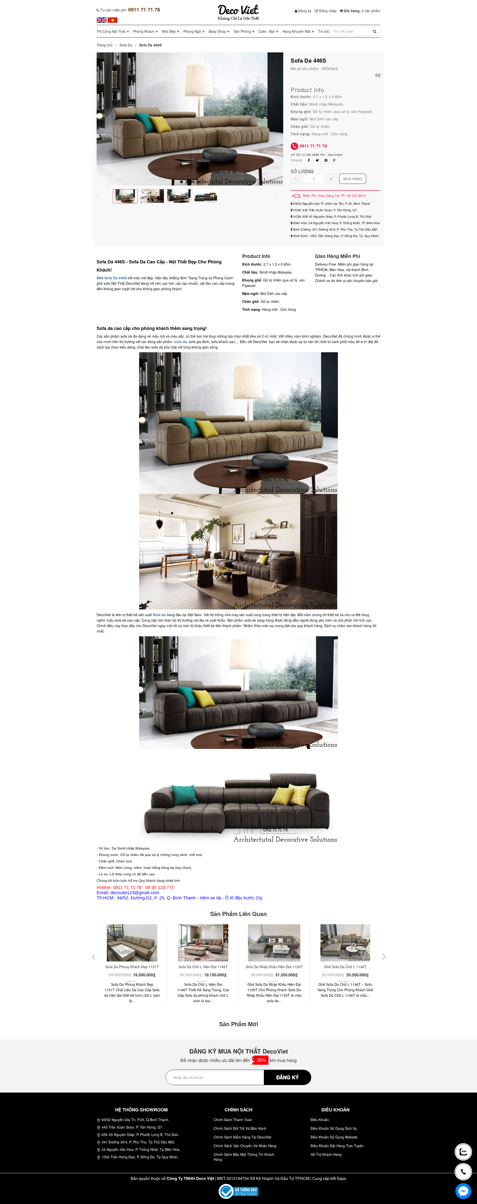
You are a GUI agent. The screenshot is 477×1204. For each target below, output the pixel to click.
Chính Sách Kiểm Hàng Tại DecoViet (242, 1136)
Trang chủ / (108, 44)
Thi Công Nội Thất (111, 31)
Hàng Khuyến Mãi (296, 31)
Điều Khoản (320, 1119)
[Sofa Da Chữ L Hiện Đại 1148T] (203, 942)
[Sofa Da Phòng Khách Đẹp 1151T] (132, 942)
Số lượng (302, 171)
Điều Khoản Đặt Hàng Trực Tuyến (337, 1145)
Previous (102, 195)
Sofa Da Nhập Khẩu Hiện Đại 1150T (274, 966)
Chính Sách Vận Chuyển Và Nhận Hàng (245, 1145)
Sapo (341, 1178)
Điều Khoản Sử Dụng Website (334, 1136)
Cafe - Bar (267, 31)
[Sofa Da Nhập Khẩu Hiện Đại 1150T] (274, 942)
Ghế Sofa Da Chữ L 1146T (345, 966)
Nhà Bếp (169, 31)
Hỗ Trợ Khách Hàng (326, 1154)
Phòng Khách (143, 31)
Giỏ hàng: (361, 10)
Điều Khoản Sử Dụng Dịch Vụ (334, 1128)
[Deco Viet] (102, 19)
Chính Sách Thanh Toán (233, 1119)
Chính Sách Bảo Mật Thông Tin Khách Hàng (244, 1157)
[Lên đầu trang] (466, 1135)
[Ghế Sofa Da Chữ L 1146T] (345, 942)
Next (278, 195)
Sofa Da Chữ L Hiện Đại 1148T (203, 966)
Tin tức (323, 31)
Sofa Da (125, 44)
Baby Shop (217, 31)
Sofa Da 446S (115, 277)
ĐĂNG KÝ (287, 1077)
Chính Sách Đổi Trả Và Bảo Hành (240, 1128)
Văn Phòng (242, 31)
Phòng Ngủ (192, 31)
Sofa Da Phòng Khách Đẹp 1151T (132, 966)
